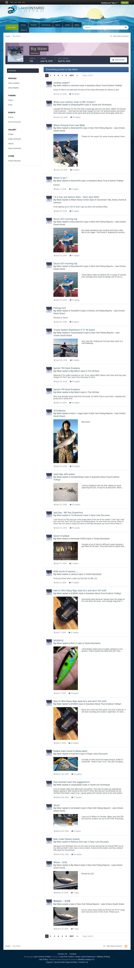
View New (11, 27)
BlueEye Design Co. (86, 959)
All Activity (12, 71)
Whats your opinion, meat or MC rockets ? (74, 102)
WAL (19, 2)
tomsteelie (75, 808)
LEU (12, 2)
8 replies (75, 360)
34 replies (77, 854)
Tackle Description (102, 538)
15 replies (75, 466)
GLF (15, 2)
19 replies (75, 94)
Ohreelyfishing (77, 477)
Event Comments (14, 122)
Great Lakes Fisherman (85, 956)
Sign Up (124, 3)
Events (34, 25)
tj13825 (74, 593)
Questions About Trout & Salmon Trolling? (104, 85)
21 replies (77, 774)
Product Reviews (14, 161)
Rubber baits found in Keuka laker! (70, 751)
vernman (74, 85)
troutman (75, 754)
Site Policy (43, 959)
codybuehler (76, 785)
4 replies (74, 189)
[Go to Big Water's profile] (49, 84)
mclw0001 (75, 310)
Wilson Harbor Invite (79, 200)
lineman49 (75, 180)
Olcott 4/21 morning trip (65, 219)
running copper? (61, 82)
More (23, 30)
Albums (11, 144)
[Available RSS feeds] (126, 946)
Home (23, 25)
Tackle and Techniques (101, 104)
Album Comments (14, 148)
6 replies (75, 322)
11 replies (75, 255)
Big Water (57, 85)
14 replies (75, 381)
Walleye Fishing (103, 956)
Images (10, 134)
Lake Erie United (67, 956)
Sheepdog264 (77, 104)
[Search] (126, 27)
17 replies (75, 582)
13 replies (74, 693)
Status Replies (13, 88)
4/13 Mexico (59, 410)
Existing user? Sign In (109, 3)
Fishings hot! (59, 308)
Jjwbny (74, 574)
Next (72, 75)
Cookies (72, 954)
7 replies (75, 563)
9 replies (75, 170)
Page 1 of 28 (87, 75)
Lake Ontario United (42, 956)
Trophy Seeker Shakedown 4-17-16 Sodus (74, 329)
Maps (77, 25)
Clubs (67, 25)
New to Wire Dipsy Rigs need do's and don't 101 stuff (79, 590)
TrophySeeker (77, 332)
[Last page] (77, 75)
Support (49, 962)
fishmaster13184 (78, 538)
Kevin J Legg (76, 413)
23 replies (75, 504)
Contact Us (62, 954)
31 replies (74, 632)
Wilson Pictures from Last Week (69, 125)
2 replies (77, 831)
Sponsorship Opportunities (65, 962)
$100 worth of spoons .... (65, 571)
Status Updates (113, 27)
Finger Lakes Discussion (97, 754)
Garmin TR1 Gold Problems (66, 368)
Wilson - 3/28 (60, 862)
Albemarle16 (76, 128)
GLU (23, 2)
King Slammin (76, 222)
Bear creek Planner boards (66, 839)
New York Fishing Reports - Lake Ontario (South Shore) (100, 904)
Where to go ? (60, 177)
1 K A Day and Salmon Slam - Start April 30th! (76, 197)
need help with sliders (64, 474)
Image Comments (14, 139)
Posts (10, 105)
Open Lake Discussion (100, 515)
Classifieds (46, 25)
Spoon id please (61, 535)
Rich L (73, 643)
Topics (10, 100)
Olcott (56, 805)
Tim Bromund (76, 515)
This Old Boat (93, 371)
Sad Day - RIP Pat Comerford (68, 512)
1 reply (76, 893)
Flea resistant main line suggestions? (71, 782)
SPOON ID (58, 640)
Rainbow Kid (76, 842)
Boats (57, 25)
